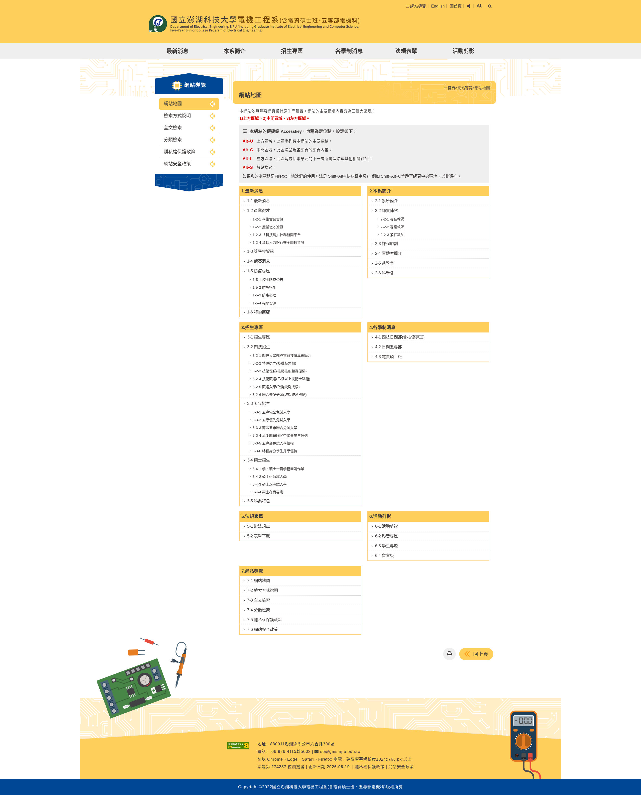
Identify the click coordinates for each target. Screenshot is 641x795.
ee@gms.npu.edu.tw (340, 751)
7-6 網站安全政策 (262, 629)
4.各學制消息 (382, 327)
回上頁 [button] (480, 654)
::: (407, 6)
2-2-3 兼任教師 (392, 235)
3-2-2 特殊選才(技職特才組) (274, 363)
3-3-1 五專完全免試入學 (271, 412)
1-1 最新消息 (258, 201)
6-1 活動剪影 (386, 526)
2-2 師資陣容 (386, 210)
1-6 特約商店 (258, 312)
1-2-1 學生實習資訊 (268, 219)
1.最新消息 (252, 190)
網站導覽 (418, 6)
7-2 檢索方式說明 (262, 590)
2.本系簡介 (380, 190)
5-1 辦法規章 (258, 526)
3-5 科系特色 (258, 501)
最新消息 (178, 51)
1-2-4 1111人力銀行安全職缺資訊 (278, 243)
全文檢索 (173, 127)
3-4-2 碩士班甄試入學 (270, 477)
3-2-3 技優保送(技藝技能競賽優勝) (280, 371)
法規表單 (406, 51)
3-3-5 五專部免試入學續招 (273, 443)
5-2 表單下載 (258, 536)
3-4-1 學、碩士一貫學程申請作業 (278, 469)
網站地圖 (173, 103)
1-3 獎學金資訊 (260, 251)
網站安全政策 (177, 163)
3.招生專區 (252, 327)
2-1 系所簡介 (386, 201)
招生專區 (292, 51)
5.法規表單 (252, 516)
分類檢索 (173, 139)
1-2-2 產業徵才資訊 (268, 227)
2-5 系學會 (384, 263)
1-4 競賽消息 (258, 261)
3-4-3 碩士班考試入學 (270, 484)
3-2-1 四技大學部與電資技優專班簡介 (282, 356)
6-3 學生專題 (386, 546)
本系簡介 (235, 51)
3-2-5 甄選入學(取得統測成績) (276, 387)
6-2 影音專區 (386, 536)
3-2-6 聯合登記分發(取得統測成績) (280, 395)
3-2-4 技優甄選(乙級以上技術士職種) (281, 379)
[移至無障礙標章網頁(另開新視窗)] (238, 745)
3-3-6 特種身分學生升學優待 (275, 451)
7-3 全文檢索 (258, 600)
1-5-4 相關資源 (264, 303)
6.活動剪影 (380, 516)
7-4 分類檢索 (258, 610)
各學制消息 (349, 51)
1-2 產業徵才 (258, 210)
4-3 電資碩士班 (388, 357)
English (438, 6)
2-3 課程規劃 (386, 244)
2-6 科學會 (384, 273)
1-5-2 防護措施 (264, 287)
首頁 (451, 88)
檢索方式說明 (177, 115)
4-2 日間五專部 (388, 347)
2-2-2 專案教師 (392, 227)
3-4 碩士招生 (258, 460)
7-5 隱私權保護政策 (264, 620)
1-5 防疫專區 (258, 271)
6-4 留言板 (384, 555)
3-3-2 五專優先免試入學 (271, 420)
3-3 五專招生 (258, 403)
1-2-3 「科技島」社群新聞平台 (277, 235)
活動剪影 (463, 51)
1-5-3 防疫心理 (264, 295)
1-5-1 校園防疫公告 (268, 280)
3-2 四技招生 (258, 347)
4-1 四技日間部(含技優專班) (399, 337)
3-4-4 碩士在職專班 (268, 492)
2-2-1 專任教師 (392, 219)
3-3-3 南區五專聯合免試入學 (275, 428)
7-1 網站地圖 (258, 581)
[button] (479, 6)
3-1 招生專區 (258, 337)
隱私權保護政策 (179, 151)
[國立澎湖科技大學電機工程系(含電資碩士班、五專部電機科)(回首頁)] (254, 24)
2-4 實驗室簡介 (388, 253)
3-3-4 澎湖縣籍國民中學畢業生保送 (280, 435)
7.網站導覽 (252, 571)
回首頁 (456, 6)
